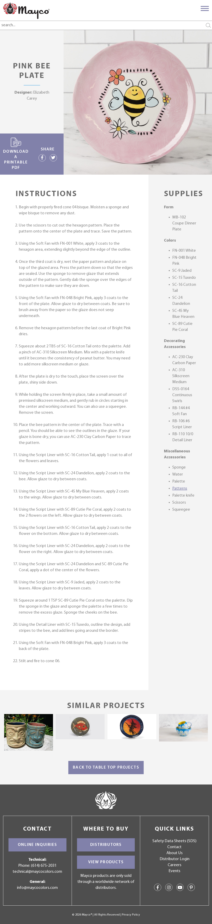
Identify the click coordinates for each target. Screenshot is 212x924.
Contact (174, 847)
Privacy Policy (131, 914)
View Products (106, 862)
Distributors (106, 845)
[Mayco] (26, 10)
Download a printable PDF (16, 160)
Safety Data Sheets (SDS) (174, 841)
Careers (174, 865)
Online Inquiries (37, 845)
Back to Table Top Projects (106, 767)
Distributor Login (174, 859)
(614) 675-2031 (44, 866)
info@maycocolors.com (37, 888)
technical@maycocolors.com (37, 872)
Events (174, 871)
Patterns (179, 488)
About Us (174, 853)
